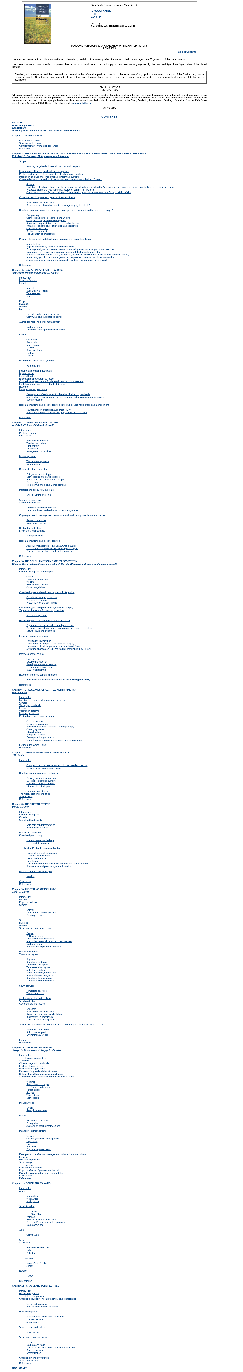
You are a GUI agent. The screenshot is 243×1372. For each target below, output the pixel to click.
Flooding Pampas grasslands (41, 1219)
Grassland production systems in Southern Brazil (44, 620)
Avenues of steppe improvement (43, 1126)
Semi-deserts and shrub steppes (43, 477)
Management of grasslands (40, 202)
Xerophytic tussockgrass (39, 978)
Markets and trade (35, 1345)
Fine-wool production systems (41, 507)
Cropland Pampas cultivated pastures (45, 1222)
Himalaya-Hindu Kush (37, 1247)
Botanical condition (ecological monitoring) (41, 1074)
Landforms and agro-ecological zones (45, 329)
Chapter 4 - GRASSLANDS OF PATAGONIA (35, 424)
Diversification (33, 1353)
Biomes (23, 334)
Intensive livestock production (41, 786)
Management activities (38, 523)
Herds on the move (36, 858)
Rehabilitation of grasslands (40, 234)
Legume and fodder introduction (35, 370)
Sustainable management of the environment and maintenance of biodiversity (66, 397)
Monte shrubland (34, 1225)
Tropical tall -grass (28, 954)
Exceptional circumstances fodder (36, 378)
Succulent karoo (34, 350)
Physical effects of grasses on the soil (39, 1170)
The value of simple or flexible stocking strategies (52, 548)
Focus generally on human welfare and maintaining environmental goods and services (70, 249)
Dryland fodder (26, 373)
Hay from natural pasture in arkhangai (38, 773)
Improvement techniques (32, 654)
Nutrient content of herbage (40, 840)
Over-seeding (33, 659)
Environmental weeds (37, 1035)
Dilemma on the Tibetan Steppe (35, 871)
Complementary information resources (38, 146)
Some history (33, 244)
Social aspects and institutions (35, 928)
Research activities (36, 520)
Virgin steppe (33, 1095)
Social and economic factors (34, 1337)
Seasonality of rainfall (37, 290)
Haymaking (32, 1141)
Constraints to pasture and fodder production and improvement (51, 381)
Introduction (25, 277)
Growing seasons (35, 915)
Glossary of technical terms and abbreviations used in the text (46, 130)
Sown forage (25, 1162)
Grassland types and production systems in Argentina (46, 592)
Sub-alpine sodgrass (36, 970)
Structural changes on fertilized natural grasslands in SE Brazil (58, 649)
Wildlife (23, 306)
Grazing (30, 1136)
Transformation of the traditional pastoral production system (57, 863)
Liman (29, 1107)
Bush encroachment (36, 231)
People (22, 301)
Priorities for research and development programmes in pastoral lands (55, 239)
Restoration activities (30, 528)
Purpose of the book (29, 140)
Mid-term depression (29, 1159)
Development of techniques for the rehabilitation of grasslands (58, 394)
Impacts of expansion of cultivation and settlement (52, 226)
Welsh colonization (36, 443)
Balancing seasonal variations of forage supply (50, 726)
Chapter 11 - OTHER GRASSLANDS (31, 1183)
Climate (23, 283)
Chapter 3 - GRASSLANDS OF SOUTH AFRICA (37, 271)
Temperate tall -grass (37, 964)
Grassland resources (37, 1304)
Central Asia (32, 1235)
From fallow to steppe (37, 1084)
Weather (30, 1081)
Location (23, 899)
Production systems (36, 600)
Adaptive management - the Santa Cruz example (51, 545)
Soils (28, 296)
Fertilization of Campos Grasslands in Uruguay (50, 643)
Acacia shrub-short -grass (39, 975)
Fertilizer (23, 1157)
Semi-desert (32, 1097)
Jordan (29, 1265)
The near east (26, 1258)
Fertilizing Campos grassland (34, 636)
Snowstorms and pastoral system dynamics (49, 866)
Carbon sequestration (37, 228)
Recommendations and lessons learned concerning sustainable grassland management (64, 405)
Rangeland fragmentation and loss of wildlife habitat (52, 223)
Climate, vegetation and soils (34, 1063)
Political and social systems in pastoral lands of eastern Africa (51, 174)
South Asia (24, 1242)
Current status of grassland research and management (54, 740)
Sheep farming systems (38, 494)
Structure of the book (30, 143)
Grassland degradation (37, 843)
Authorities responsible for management (39, 322)
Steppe (30, 1092)
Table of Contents (186, 51)
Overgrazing (32, 215)
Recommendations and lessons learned (39, 541)
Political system (27, 433)
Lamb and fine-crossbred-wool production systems (52, 510)
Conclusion (25, 881)
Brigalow (30, 959)
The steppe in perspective (32, 1058)
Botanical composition (30, 832)
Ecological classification (31, 1066)
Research (24, 386)
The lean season (34, 1319)
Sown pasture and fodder (32, 1327)
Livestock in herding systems (41, 781)
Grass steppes (33, 482)
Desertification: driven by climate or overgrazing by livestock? (58, 205)
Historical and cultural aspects (41, 853)
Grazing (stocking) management (42, 1138)
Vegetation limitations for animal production (41, 610)
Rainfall (30, 288)
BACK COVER (19, 1368)
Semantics (24, 1060)
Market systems (34, 327)
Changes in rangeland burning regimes (46, 220)
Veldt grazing (33, 365)
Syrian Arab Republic (37, 1263)
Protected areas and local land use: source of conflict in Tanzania (60, 189)
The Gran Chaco (34, 1214)
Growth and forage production (41, 597)
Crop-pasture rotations (30, 1167)
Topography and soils (30, 705)
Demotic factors (34, 1350)
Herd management (28, 1311)
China (22, 1240)
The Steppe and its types (39, 1087)
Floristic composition (37, 584)
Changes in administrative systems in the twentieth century (56, 765)
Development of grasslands (40, 737)
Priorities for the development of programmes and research (56, 412)
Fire (28, 1144)
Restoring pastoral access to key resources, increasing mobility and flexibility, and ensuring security (77, 254)
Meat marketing (34, 464)
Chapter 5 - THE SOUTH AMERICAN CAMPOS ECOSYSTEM (64, 562)
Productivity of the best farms (41, 602)
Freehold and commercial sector (42, 314)
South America (26, 1206)
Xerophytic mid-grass (37, 962)
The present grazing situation (34, 791)
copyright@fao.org (82, 103)
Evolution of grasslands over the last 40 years (43, 384)
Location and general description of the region (42, 700)
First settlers (32, 446)
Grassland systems (29, 1293)
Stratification (32, 1322)
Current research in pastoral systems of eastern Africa (47, 197)
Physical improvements (38, 1149)
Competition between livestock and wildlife (48, 218)
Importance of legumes (38, 1029)
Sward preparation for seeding (41, 664)
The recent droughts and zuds (34, 793)
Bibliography (25, 1281)
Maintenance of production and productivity (48, 410)
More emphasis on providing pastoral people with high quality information (63, 252)
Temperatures (33, 293)
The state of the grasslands (33, 1296)
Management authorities (38, 451)
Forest (29, 355)
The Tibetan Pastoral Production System (40, 848)
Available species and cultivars (35, 998)
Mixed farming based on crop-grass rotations (42, 1173)
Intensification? (34, 732)
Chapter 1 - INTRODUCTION (27, 135)
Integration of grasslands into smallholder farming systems (49, 176)
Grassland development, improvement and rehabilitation (47, 1299)
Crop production (34, 721)
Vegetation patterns (29, 710)
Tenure (29, 1342)
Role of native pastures (38, 1032)
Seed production (34, 399)
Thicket (30, 347)
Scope (22, 161)
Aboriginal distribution (37, 440)
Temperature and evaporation (41, 912)
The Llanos (32, 1211)
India (28, 1250)
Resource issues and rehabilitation (44, 1014)
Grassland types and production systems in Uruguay (46, 607)
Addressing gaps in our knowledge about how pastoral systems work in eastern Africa (70, 257)
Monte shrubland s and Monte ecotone (46, 485)
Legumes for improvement (39, 667)
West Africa (32, 1198)
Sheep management (29, 502)
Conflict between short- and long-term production (51, 551)
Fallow (22, 1115)
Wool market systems (37, 461)
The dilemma (26, 1165)
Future (22, 1040)
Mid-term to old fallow (37, 1120)
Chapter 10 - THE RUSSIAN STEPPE (36, 1049)
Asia (21, 1230)
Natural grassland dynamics (40, 630)
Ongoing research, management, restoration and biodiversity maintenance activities (62, 515)
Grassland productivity (30, 835)
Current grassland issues (32, 1003)
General (30, 184)
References (25, 148)
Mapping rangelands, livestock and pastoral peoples (53, 166)
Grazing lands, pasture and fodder (43, 768)
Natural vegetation (28, 951)
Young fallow (32, 1123)
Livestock (24, 304)
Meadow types (26, 1102)
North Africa (32, 1196)
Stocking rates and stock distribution (45, 1316)
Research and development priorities (38, 674)
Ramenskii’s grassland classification (38, 1071)
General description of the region (36, 571)
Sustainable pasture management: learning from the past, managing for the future (61, 1024)
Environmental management (40, 1019)
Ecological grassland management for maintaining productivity (58, 679)
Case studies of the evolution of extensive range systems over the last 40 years (60, 179)
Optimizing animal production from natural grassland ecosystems (59, 628)
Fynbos (30, 353)
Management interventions (32, 1131)
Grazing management (30, 500)
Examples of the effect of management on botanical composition (52, 1154)
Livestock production (37, 579)
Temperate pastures (36, 990)
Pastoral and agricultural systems (36, 360)
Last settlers (32, 448)
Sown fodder (32, 1332)
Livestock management (38, 855)
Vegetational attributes (37, 827)
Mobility (30, 876)
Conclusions (25, 1175)
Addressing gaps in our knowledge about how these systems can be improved (66, 260)
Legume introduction (36, 661)
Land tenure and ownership (40, 938)
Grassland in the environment (34, 1358)
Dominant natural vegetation (33, 469)
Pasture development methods (42, 1306)
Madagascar (32, 1201)
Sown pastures (27, 985)
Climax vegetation (35, 587)
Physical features (28, 280)
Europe (23, 1270)
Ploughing (31, 1146)
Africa (22, 1191)
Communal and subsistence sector (44, 317)
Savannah (31, 342)
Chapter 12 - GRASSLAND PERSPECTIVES (35, 1286)
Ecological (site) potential (32, 1068)
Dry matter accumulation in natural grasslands (50, 625)
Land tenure (25, 309)
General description (29, 814)
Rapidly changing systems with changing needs (50, 246)
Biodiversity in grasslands (39, 1017)
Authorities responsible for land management (49, 941)
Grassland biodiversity (30, 820)
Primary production (29, 713)
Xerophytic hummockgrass (40, 980)
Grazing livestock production (41, 778)
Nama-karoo (32, 345)
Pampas (30, 1217)
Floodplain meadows (36, 1110)
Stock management (36, 669)
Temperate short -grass (38, 967)
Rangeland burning (35, 734)
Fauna (22, 708)
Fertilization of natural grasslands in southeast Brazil (53, 646)
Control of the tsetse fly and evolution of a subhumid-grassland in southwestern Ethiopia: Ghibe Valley (78, 192)
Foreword (17, 122)
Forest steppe (33, 1089)
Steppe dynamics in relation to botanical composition (46, 1076)
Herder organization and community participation (51, 1347)
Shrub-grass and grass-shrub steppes (45, 479)
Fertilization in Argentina (38, 641)
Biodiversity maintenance (32, 530)
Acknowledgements (23, 125)
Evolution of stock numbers (40, 783)
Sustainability (26, 796)
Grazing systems (35, 729)
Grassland (31, 339)
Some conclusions (28, 1360)
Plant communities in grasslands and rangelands (44, 171)
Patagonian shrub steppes (39, 474)
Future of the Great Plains (32, 745)
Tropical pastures (35, 993)
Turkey (29, 1275)
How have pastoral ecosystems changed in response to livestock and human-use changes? (66, 210)
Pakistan (30, 1253)
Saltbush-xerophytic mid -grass (42, 972)
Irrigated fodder (27, 376)
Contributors (19, 128)
